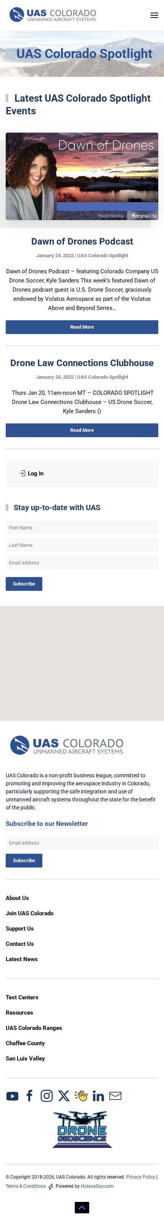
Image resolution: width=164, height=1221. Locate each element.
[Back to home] (53, 15)
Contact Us (20, 943)
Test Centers (22, 997)
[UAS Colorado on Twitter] (64, 1095)
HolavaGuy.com (97, 1186)
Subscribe (24, 584)
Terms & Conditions (26, 1186)
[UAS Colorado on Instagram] (46, 1095)
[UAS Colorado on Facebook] (29, 1095)
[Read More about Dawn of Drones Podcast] (82, 176)
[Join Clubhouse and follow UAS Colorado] (81, 1095)
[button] (154, 15)
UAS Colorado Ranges (34, 1028)
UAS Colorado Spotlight (102, 255)
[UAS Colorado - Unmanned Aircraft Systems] (68, 746)
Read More (82, 327)
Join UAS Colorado (29, 913)
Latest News (22, 959)
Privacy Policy (140, 1177)
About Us (17, 898)
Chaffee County (25, 1043)
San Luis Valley (25, 1058)
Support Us (20, 928)
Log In (35, 473)
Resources (19, 1012)
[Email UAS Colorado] (115, 1095)
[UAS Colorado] (12, 1095)
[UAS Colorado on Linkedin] (98, 1095)
